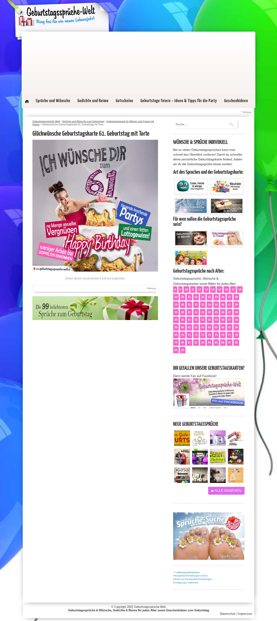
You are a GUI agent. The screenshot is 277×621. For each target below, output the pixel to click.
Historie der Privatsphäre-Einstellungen (192, 579)
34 (209, 304)
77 (229, 334)
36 (222, 304)
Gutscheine (124, 101)
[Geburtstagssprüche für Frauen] (226, 244)
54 (209, 319)
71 (189, 334)
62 (196, 327)
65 (216, 327)
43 (202, 312)
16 (226, 289)
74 (209, 334)
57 (229, 319)
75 (216, 334)
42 (196, 312)
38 (236, 304)
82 (196, 342)
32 (196, 304)
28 (236, 297)
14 (212, 289)
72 (196, 334)
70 (182, 334)
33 (202, 304)
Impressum (245, 613)
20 (182, 297)
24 (209, 297)
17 (233, 289)
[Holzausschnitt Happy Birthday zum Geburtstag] (218, 463)
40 (182, 312)
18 (239, 289)
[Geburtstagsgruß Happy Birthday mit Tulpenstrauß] (218, 482)
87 (229, 342)
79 (175, 342)
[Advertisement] (138, 62)
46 (222, 312)
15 (219, 289)
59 (175, 327)
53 (202, 319)
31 (189, 304)
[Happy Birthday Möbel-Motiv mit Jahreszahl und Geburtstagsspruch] (200, 482)
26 (222, 297)
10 (186, 289)
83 (202, 342)
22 (196, 297)
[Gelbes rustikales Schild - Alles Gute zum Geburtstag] (182, 445)
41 (189, 312)
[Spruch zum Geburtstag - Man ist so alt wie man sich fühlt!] (182, 463)
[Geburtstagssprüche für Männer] (191, 244)
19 (175, 297)
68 (236, 327)
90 (182, 350)
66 (222, 327)
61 (189, 327)
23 (202, 297)
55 (216, 319)
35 (216, 304)
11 (193, 289)
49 (175, 319)
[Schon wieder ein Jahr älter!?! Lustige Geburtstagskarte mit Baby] (236, 445)
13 (206, 289)
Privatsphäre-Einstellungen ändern (190, 575)
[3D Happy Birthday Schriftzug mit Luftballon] (218, 445)
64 (209, 327)
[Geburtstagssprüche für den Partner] (226, 212)
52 (196, 319)
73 (202, 334)
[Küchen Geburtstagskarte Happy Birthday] (200, 463)
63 (202, 327)
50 (182, 319)
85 (216, 342)
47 (229, 312)
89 (175, 350)
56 (222, 319)
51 (189, 319)
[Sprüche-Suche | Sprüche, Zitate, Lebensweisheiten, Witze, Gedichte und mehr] (209, 558)
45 (216, 312)
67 (229, 327)
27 (229, 297)
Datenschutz (228, 613)
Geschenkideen (236, 101)
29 (175, 304)
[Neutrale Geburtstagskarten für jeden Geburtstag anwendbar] (226, 192)
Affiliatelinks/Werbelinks (188, 572)
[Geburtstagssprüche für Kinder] (191, 263)
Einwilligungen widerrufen (185, 582)
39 (175, 312)
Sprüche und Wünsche (53, 101)
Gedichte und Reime (93, 101)
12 (199, 289)
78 (236, 334)
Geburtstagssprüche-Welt (150, 606)
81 (189, 342)
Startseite (27, 101)
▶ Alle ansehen (226, 490)
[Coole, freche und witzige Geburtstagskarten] (191, 192)
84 (209, 342)
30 (182, 304)
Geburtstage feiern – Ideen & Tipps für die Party (178, 101)
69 (175, 334)
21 (189, 297)
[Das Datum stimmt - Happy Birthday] (236, 482)
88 (236, 342)
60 (182, 327)
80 (182, 342)
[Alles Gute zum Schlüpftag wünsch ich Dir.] (200, 445)
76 (222, 334)
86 (222, 342)
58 (236, 319)
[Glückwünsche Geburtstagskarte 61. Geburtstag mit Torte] (95, 270)
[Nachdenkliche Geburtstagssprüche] (191, 212)
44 (209, 312)
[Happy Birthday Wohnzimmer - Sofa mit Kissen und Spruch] (182, 482)
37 (229, 304)
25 (216, 297)
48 (236, 312)
